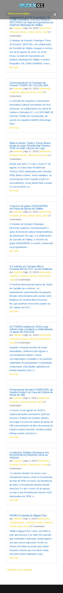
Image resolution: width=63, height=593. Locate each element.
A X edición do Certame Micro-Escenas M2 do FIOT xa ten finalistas (31, 267)
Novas (23, 32)
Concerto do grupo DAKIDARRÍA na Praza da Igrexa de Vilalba (29, 207)
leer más (14, 67)
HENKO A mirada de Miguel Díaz (28, 515)
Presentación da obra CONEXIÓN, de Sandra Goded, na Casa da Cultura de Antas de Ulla (31, 392)
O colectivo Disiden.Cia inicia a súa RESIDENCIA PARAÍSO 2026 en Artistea (29, 455)
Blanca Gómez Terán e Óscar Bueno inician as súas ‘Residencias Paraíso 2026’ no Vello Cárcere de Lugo (30, 146)
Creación (14, 32)
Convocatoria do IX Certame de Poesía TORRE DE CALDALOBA (29, 84)
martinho (18, 28)
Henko (39, 522)
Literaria (24, 92)
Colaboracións (17, 522)
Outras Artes (34, 32)
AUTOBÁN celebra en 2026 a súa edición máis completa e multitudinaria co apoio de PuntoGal (31, 329)
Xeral (45, 32)
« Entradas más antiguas (19, 569)
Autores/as (45, 28)
